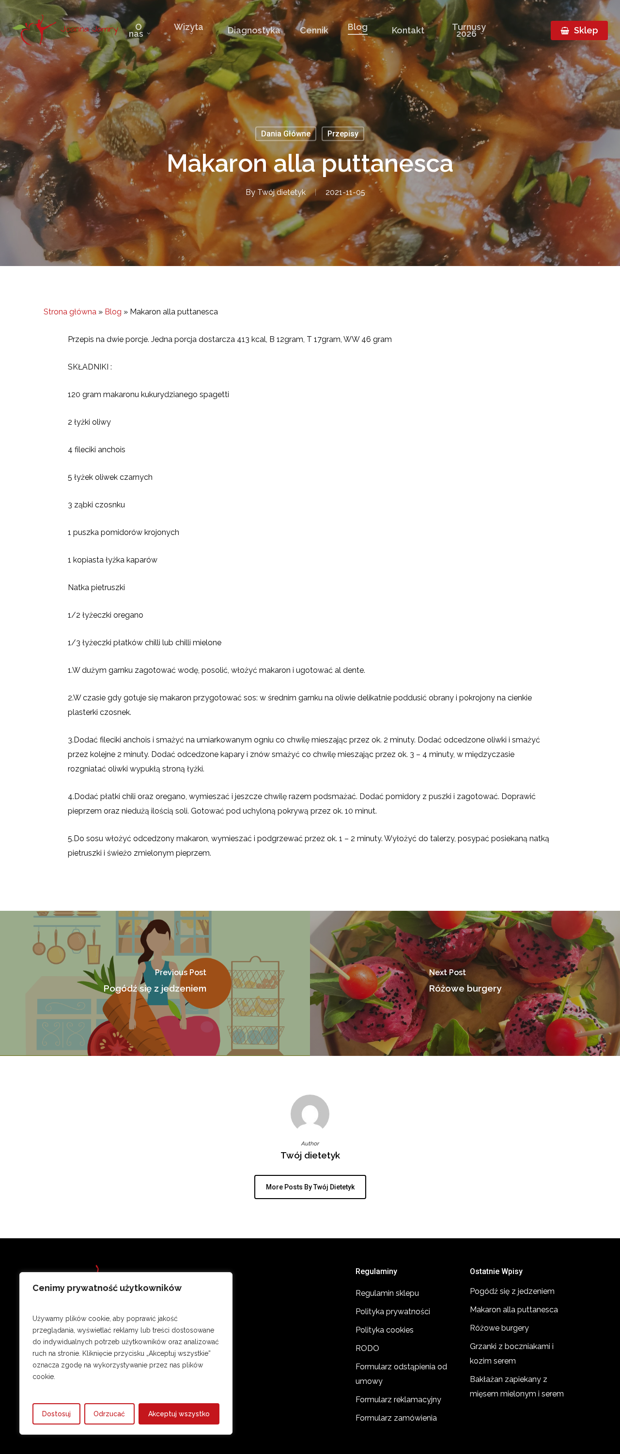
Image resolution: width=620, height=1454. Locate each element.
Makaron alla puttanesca (514, 1309)
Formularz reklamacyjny (398, 1399)
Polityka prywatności (393, 1311)
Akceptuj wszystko (179, 1414)
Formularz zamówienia (396, 1418)
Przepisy (342, 133)
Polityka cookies (385, 1330)
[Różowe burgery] (465, 983)
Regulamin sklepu (387, 1293)
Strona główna (70, 311)
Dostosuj (56, 1414)
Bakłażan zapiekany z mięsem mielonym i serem (517, 1386)
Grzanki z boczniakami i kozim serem (512, 1353)
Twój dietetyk (281, 192)
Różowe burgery (499, 1328)
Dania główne (285, 133)
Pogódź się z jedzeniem (512, 1291)
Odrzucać (109, 1414)
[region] (125, 1353)
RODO (367, 1348)
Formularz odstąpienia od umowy (401, 1374)
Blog (113, 311)
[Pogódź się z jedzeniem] (155, 983)
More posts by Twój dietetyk (310, 1187)
